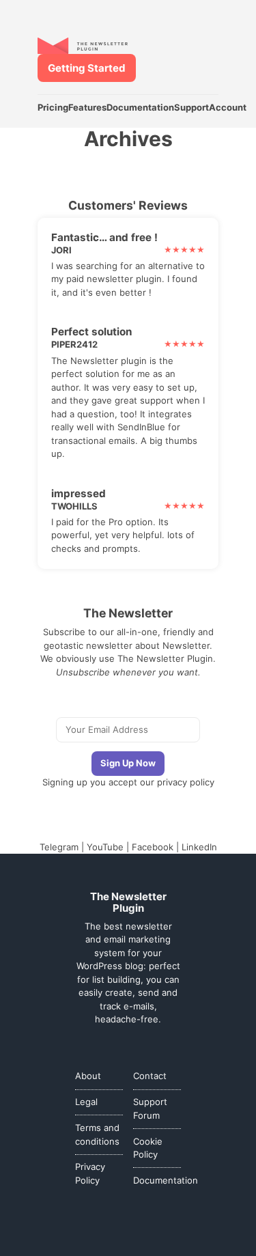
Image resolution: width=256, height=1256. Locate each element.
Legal (86, 1101)
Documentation (140, 107)
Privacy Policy (90, 1173)
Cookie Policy (147, 1148)
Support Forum (150, 1108)
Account (227, 107)
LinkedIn (199, 846)
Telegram (59, 846)
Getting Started (87, 67)
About (88, 1075)
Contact (150, 1075)
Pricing (53, 107)
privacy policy (185, 782)
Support (191, 107)
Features (87, 107)
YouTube (105, 846)
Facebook (152, 846)
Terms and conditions (97, 1134)
